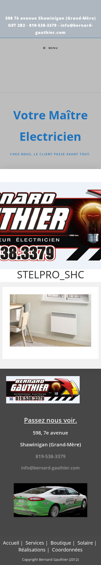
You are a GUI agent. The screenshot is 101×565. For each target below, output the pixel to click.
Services (34, 542)
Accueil (11, 542)
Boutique (60, 542)
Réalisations (32, 549)
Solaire (85, 542)
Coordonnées (67, 549)
